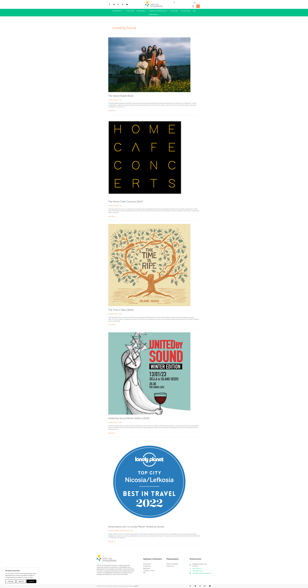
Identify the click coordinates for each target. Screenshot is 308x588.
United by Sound (113, 100)
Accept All (31, 581)
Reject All (21, 581)
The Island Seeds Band (120, 95)
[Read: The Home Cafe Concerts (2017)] (145, 158)
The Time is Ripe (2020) (121, 309)
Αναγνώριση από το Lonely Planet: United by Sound (136, 526)
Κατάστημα (174, 11)
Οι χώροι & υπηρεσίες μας (157, 11)
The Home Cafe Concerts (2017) (125, 201)
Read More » (112, 110)
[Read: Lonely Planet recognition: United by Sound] (149, 481)
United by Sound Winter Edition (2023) (128, 418)
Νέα (194, 11)
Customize (10, 581)
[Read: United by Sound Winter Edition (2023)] (149, 373)
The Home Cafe (185, 11)
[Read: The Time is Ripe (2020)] (149, 265)
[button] (118, 11)
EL (174, 2)
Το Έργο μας (130, 11)
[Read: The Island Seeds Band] (149, 64)
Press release (115, 530)
